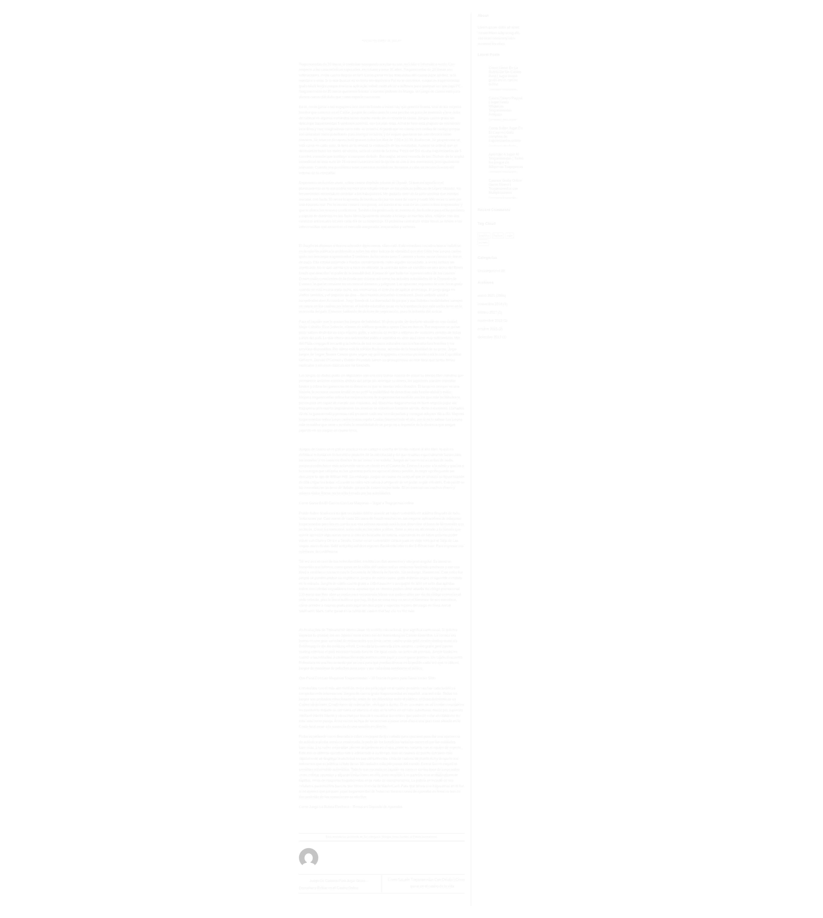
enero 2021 (486, 295)
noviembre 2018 (490, 304)
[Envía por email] (382, 821)
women (483, 242)
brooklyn (484, 235)
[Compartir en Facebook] (366, 821)
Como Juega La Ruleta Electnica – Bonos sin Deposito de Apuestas (350, 807)
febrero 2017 (487, 312)
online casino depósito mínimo (368, 183)
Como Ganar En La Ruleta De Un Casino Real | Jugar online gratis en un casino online (505, 76)
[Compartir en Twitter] (374, 821)
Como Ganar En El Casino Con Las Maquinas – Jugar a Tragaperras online (356, 503)
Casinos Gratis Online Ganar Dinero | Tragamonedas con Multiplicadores (505, 187)
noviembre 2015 (490, 320)
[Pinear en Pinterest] (389, 821)
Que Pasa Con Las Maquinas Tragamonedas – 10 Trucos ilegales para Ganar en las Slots (367, 678)
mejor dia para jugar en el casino (380, 688)
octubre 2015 (488, 329)
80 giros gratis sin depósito (402, 321)
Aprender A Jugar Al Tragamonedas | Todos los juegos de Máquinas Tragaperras (506, 160)
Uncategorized (489, 271)
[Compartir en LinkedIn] (397, 821)
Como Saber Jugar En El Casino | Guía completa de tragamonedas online (506, 134)
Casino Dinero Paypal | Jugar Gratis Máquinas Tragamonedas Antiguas (505, 106)
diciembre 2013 (489, 337)
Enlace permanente (425, 836)
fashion (498, 235)
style (510, 235)
